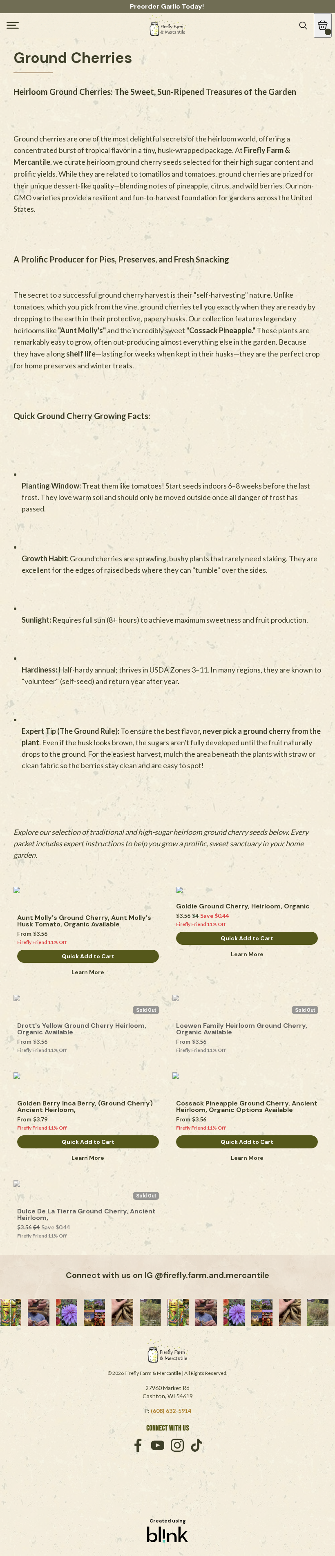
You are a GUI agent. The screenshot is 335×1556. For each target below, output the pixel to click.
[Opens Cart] (323, 25)
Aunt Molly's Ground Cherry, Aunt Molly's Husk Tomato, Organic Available (85, 921)
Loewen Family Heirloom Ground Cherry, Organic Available (242, 1029)
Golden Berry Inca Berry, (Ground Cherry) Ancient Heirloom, (85, 1106)
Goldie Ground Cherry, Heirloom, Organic (243, 906)
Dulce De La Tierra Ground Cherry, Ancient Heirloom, (87, 1214)
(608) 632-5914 (171, 1410)
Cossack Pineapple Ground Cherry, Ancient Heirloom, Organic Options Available (247, 1106)
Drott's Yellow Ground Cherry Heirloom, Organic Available (82, 1029)
